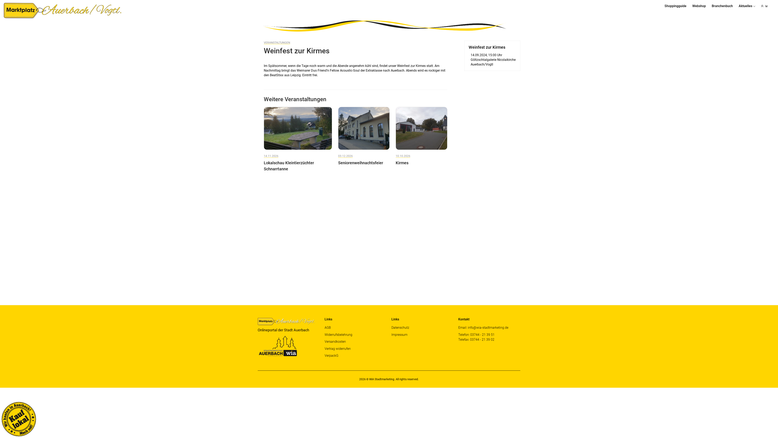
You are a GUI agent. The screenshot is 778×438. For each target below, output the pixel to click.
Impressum (399, 335)
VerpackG (331, 355)
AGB (328, 328)
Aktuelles (745, 6)
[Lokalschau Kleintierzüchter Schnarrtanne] (298, 128)
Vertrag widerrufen (338, 349)
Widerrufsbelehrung (338, 335)
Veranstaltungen (277, 42)
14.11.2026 (271, 156)
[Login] (762, 6)
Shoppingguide (675, 6)
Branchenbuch (722, 6)
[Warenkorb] (766, 6)
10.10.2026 (403, 156)
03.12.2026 (345, 156)
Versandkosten (335, 342)
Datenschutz (400, 328)
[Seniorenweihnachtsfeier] (364, 128)
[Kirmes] (421, 128)
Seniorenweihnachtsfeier (360, 162)
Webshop (699, 6)
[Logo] (288, 322)
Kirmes (402, 162)
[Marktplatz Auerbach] (63, 10)
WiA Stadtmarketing (381, 379)
